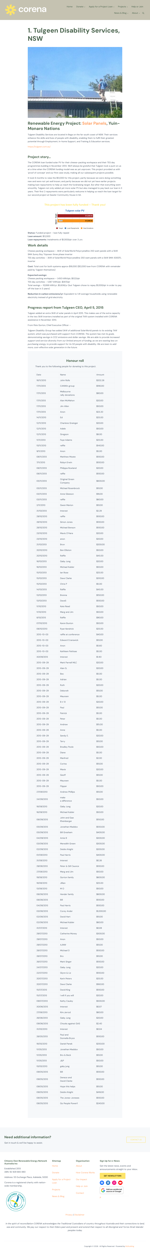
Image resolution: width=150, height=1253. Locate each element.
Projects (56, 1189)
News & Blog (58, 1196)
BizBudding (129, 1246)
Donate (55, 1172)
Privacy (69, 1214)
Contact (80, 1193)
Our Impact (81, 1179)
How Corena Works (85, 1172)
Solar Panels (94, 123)
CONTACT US (136, 1139)
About (79, 1165)
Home (55, 1165)
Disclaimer (79, 1214)
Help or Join (82, 1186)
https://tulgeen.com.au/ (39, 146)
